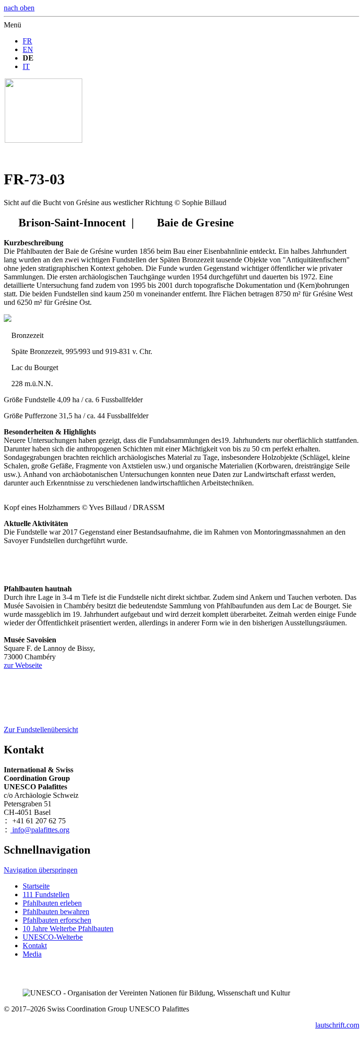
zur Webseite (23, 665)
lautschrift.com (337, 1025)
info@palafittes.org (39, 830)
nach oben (19, 8)
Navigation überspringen (41, 870)
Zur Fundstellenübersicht (41, 730)
